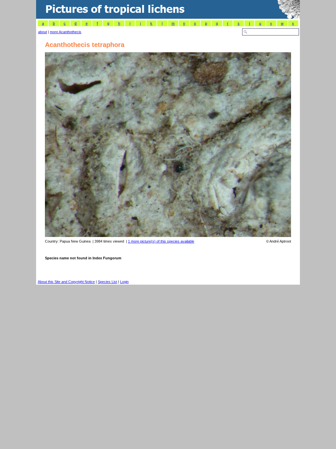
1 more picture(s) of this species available (161, 241)
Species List (107, 282)
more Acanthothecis (65, 32)
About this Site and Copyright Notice (66, 282)
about (42, 32)
